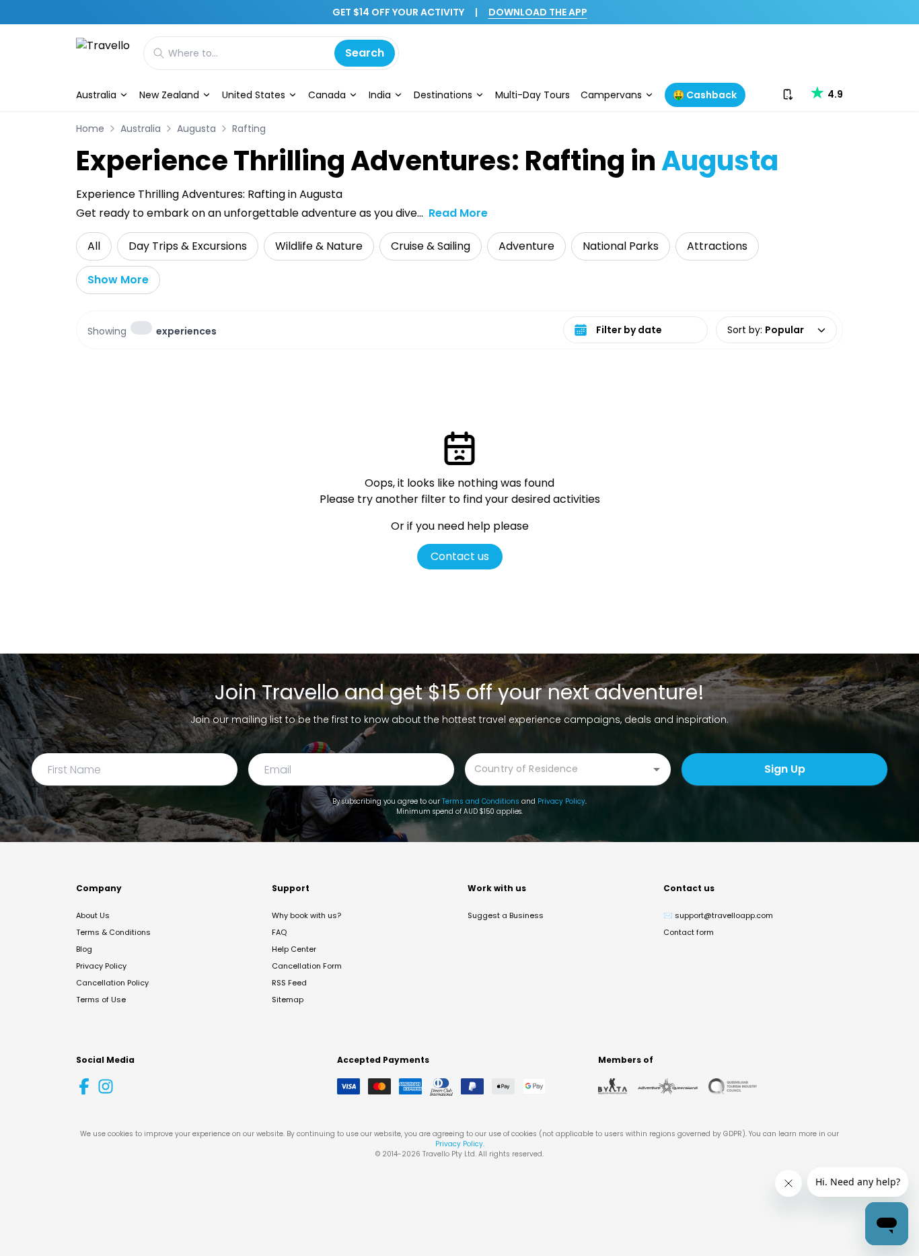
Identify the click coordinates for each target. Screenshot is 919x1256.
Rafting (249, 128)
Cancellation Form (307, 966)
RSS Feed (289, 982)
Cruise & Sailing (430, 246)
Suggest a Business (506, 915)
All (93, 246)
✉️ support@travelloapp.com (718, 915)
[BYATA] (612, 1086)
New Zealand (169, 95)
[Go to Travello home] (103, 53)
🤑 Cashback (705, 95)
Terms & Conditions (113, 932)
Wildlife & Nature (319, 246)
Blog (84, 949)
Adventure (526, 246)
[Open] (656, 769)
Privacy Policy (561, 801)
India (380, 95)
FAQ (279, 932)
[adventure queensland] (668, 1086)
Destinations (443, 95)
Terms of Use (101, 999)
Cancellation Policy (112, 982)
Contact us (460, 556)
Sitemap (287, 999)
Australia (96, 95)
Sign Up (784, 769)
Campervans (611, 95)
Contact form (688, 932)
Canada (327, 95)
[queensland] (732, 1086)
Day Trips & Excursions (187, 246)
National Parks (621, 246)
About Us (93, 915)
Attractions (717, 246)
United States (253, 95)
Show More (118, 279)
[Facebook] (84, 1086)
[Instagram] (106, 1086)
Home (90, 128)
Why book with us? (306, 915)
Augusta (196, 128)
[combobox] (558, 768)
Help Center (294, 949)
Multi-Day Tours (532, 95)
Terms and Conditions (480, 801)
